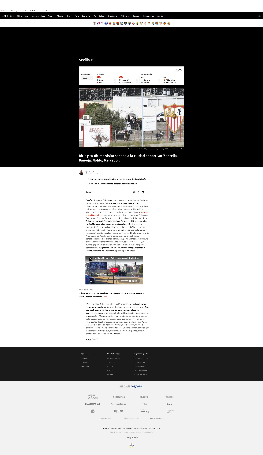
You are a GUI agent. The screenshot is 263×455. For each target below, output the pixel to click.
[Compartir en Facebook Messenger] (143, 192)
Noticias (84, 358)
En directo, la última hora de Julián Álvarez (37, 11)
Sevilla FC (86, 60)
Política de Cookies (154, 428)
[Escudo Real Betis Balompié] (149, 23)
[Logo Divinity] (170, 396)
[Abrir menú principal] (259, 16)
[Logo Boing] (144, 404)
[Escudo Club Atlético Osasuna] (133, 23)
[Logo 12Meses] (170, 411)
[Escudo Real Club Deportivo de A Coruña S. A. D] (145, 23)
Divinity (110, 370)
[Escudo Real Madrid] (153, 23)
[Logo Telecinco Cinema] (144, 411)
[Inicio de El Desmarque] (4, 16)
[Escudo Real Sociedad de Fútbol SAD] (157, 23)
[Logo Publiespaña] (131, 418)
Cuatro (110, 366)
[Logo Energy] (170, 404)
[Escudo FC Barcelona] (118, 23)
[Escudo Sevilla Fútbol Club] (161, 23)
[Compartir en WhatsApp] (134, 192)
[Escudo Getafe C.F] (121, 23)
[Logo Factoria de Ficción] (118, 404)
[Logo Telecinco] (118, 396)
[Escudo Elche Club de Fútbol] (110, 23)
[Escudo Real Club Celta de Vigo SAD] (102, 23)
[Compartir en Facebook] (148, 192)
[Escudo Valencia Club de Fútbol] (164, 23)
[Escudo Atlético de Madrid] (98, 23)
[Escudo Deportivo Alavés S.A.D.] (106, 23)
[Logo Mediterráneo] (157, 418)
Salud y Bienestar (140, 374)
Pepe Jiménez (89, 171)
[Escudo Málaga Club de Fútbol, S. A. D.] (129, 23)
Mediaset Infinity (113, 358)
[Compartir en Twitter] (138, 192)
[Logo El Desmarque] (92, 404)
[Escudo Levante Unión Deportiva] (125, 23)
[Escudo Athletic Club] (94, 23)
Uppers (110, 374)
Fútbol (11, 16)
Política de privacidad (124, 428)
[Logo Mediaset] (131, 387)
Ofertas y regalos (140, 362)
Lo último (84, 362)
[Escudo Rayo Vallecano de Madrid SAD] (141, 23)
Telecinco (111, 362)
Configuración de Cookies (139, 428)
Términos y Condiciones (110, 428)
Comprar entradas (141, 358)
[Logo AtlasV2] (106, 418)
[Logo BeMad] (93, 411)
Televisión (85, 366)
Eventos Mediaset (141, 370)
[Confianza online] (131, 447)
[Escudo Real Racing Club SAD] (137, 23)
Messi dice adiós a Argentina (12, 11)
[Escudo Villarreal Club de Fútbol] (168, 23)
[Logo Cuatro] (144, 396)
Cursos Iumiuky (139, 366)
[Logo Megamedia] (132, 437)
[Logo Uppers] (118, 411)
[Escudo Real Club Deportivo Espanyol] (114, 23)
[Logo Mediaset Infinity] (93, 396)
